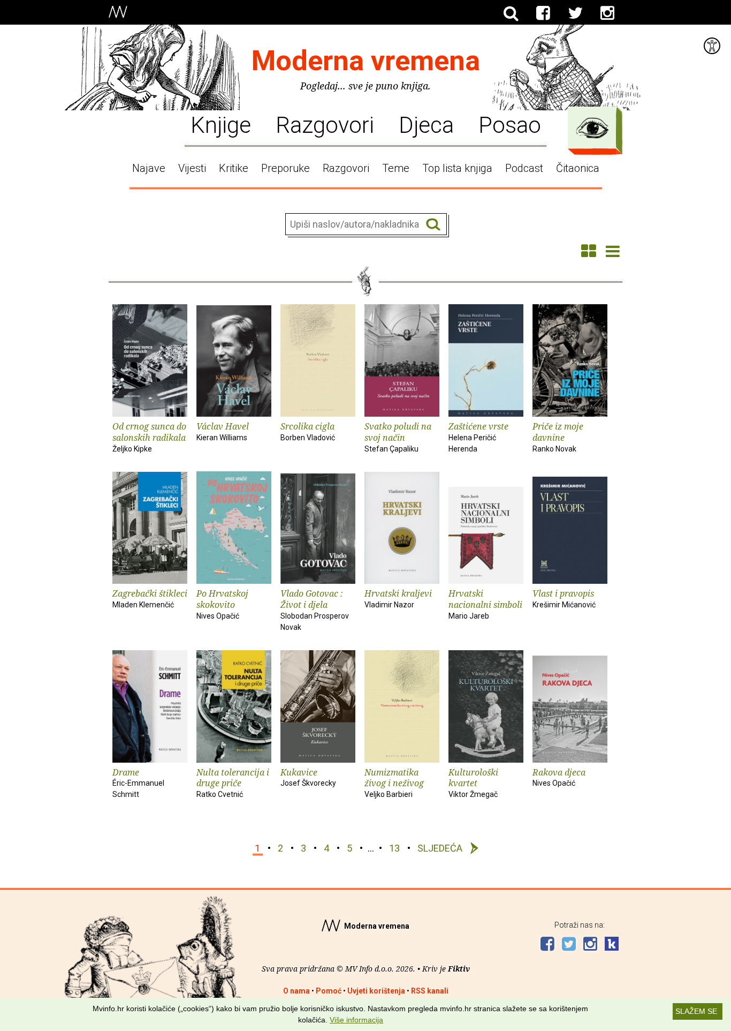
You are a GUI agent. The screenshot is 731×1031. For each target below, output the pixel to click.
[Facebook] (543, 13)
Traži (433, 224)
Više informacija (356, 1019)
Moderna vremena (366, 60)
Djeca (426, 124)
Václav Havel (222, 431)
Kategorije (592, 128)
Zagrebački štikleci (149, 598)
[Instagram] (607, 13)
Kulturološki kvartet (473, 782)
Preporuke (285, 168)
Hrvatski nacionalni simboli (485, 604)
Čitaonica (577, 168)
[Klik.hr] (612, 945)
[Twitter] (575, 13)
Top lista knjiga (457, 168)
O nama (296, 991)
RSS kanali (429, 991)
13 (394, 848)
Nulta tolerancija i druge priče (232, 782)
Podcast (524, 168)
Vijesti (192, 168)
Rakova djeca (558, 777)
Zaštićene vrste (478, 436)
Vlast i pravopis (564, 598)
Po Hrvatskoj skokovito (222, 604)
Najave (148, 168)
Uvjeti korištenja (376, 991)
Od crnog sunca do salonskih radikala (149, 436)
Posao (509, 124)
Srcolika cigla (307, 431)
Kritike (233, 168)
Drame (138, 782)
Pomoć (328, 991)
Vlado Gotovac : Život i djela (314, 609)
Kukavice (308, 777)
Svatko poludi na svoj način (397, 436)
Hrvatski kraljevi (398, 598)
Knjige (221, 124)
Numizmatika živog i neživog (394, 782)
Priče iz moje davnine (557, 436)
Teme (395, 168)
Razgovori (325, 124)
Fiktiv (459, 969)
